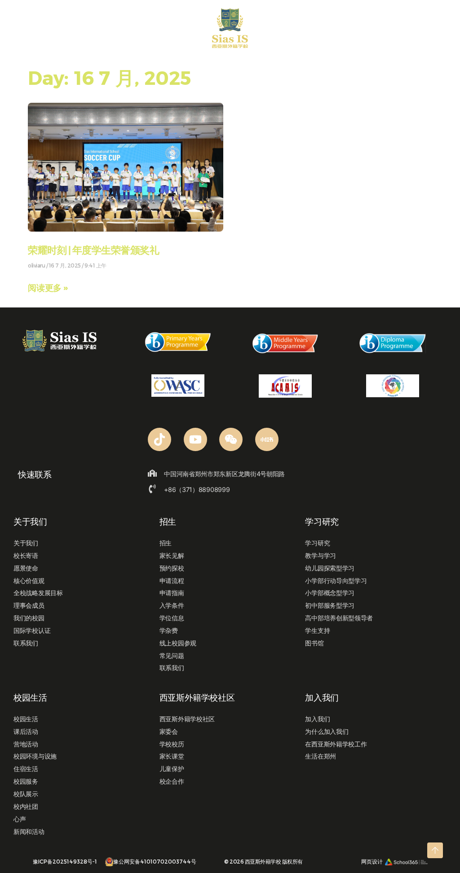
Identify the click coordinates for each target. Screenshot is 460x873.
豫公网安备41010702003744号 (154, 861)
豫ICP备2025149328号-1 (65, 861)
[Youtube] (195, 439)
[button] (18, 31)
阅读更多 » (48, 287)
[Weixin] (231, 439)
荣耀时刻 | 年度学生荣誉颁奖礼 (93, 250)
